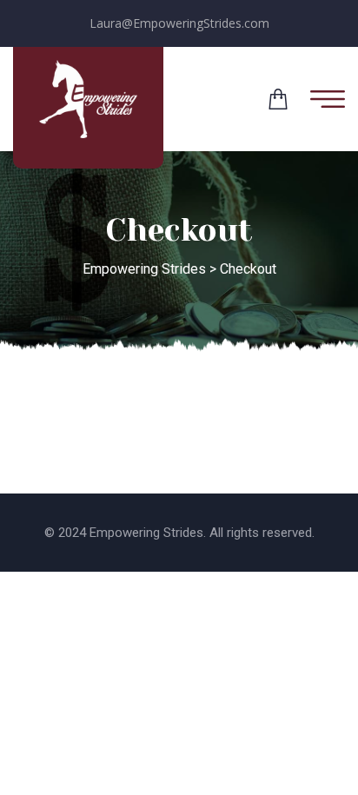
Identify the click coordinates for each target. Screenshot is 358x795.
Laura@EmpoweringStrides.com (179, 23)
